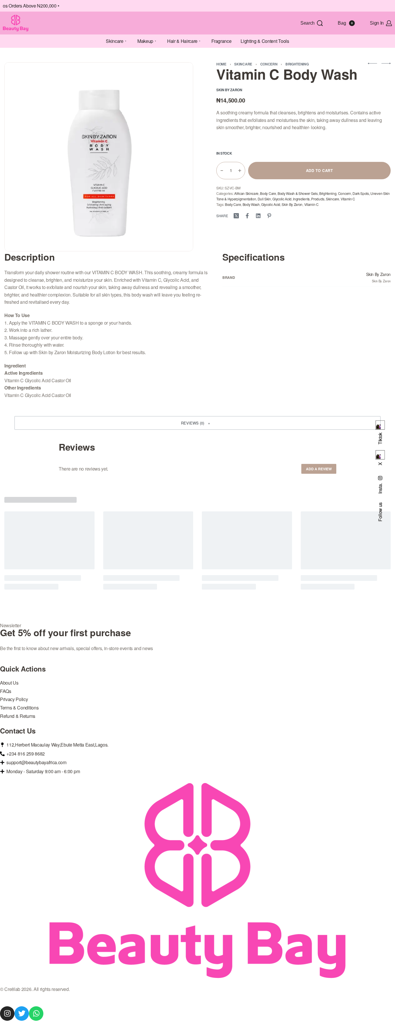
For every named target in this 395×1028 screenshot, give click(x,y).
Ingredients (301, 198)
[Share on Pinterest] (269, 215)
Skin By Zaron (292, 204)
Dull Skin (264, 198)
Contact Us (18, 730)
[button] (197, 422)
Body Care (268, 193)
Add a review (319, 468)
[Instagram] (7, 1013)
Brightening (297, 64)
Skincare (243, 64)
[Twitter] (21, 1013)
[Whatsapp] (36, 1013)
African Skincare (246, 193)
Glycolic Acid (281, 198)
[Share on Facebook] (247, 215)
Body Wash (251, 204)
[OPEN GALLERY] (99, 157)
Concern (269, 64)
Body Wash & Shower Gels (298, 193)
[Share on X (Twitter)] (236, 215)
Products (317, 198)
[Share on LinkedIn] (258, 215)
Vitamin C (348, 198)
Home (221, 64)
